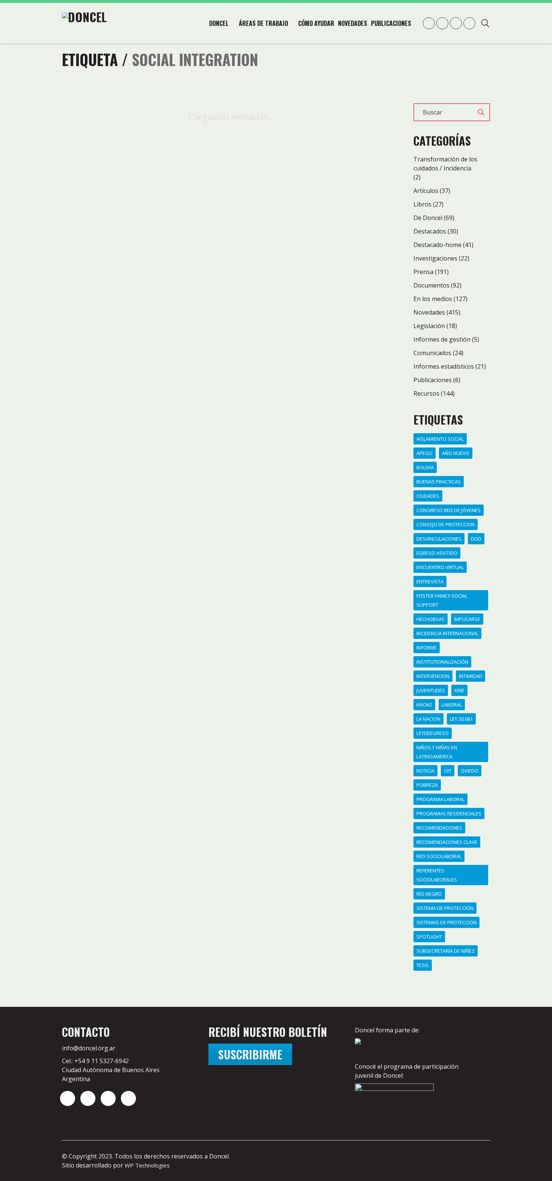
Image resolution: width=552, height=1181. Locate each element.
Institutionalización (442, 661)
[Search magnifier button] (481, 112)
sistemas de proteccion (446, 922)
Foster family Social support (442, 600)
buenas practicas (438, 481)
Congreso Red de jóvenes (448, 510)
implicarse (467, 619)
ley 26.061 (461, 719)
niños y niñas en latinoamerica (436, 752)
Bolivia (425, 467)
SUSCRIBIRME (250, 1054)
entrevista (429, 581)
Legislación (429, 326)
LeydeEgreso (432, 733)
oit (447, 770)
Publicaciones (432, 380)
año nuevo (455, 453)
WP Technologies (147, 1165)
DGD (476, 538)
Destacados (429, 231)
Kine (459, 690)
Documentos (431, 285)
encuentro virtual (440, 567)
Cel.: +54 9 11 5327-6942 (95, 1061)
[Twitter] (87, 1098)
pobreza (427, 785)
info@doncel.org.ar (88, 1048)
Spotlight (429, 936)
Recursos (426, 393)
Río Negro (429, 893)
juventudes (430, 690)
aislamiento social (440, 438)
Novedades (429, 312)
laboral (452, 704)
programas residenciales (448, 813)
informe (426, 647)
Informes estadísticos (443, 366)
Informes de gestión (442, 339)
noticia (425, 770)
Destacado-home (437, 245)
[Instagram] (67, 1098)
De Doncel (427, 218)
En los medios (432, 299)
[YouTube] (108, 1098)
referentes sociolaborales (436, 875)
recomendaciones (439, 827)
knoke (424, 704)
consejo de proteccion (445, 524)
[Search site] (485, 24)
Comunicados (432, 353)
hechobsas (430, 619)
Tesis (422, 965)
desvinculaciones (439, 538)
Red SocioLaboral (439, 856)
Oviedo (469, 770)
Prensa (423, 272)
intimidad (470, 676)
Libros (422, 204)
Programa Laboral (440, 799)
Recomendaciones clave (446, 842)
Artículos (425, 191)
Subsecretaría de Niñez (445, 951)
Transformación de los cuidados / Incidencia (445, 163)
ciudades (427, 496)
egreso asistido (436, 553)
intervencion (432, 676)
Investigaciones (435, 258)
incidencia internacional (447, 633)
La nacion (428, 719)
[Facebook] (128, 1098)
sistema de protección (445, 908)
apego (424, 453)
